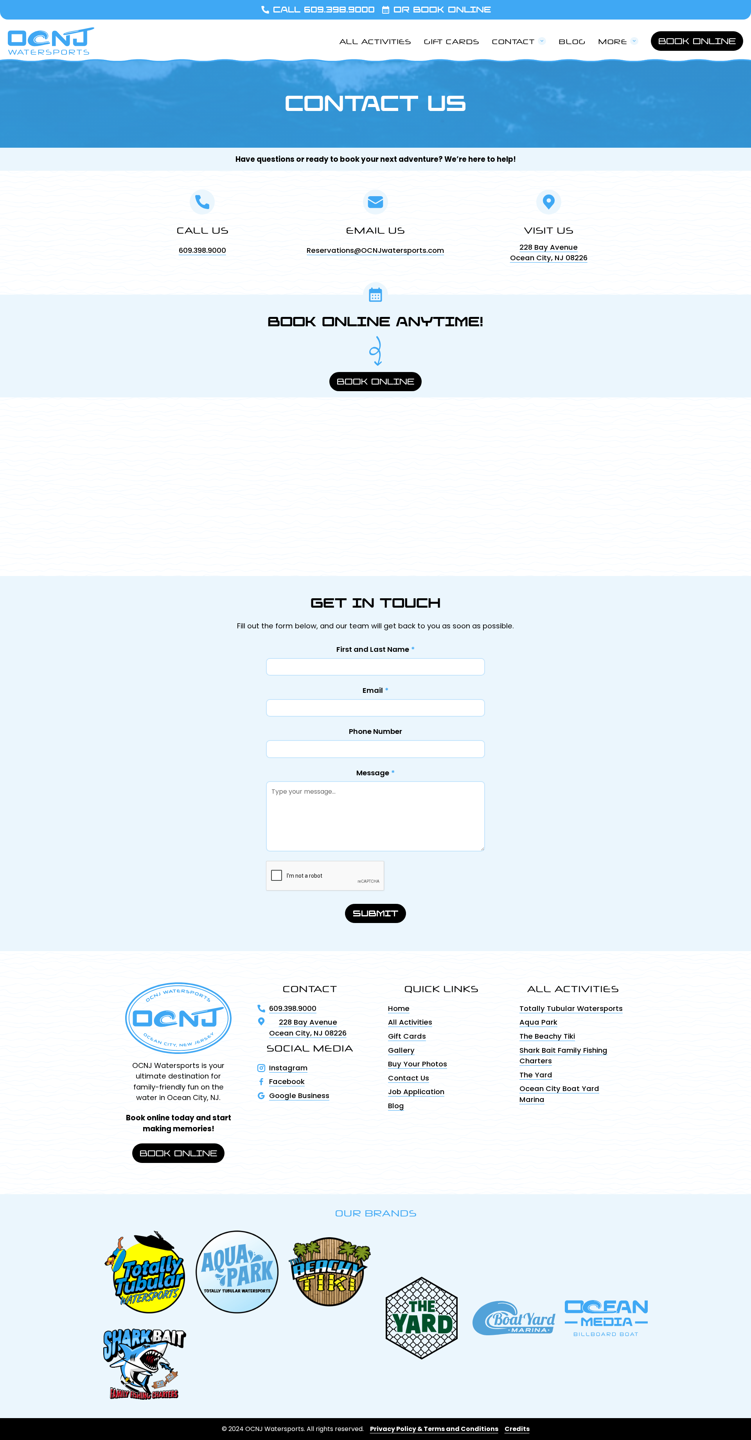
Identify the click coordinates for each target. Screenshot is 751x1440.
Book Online (697, 40)
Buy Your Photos (417, 1064)
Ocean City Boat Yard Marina (559, 1094)
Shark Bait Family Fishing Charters (563, 1055)
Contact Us (408, 1078)
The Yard (535, 1075)
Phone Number (375, 731)
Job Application (416, 1092)
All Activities (375, 40)
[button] (518, 40)
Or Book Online (442, 9)
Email (376, 690)
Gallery (401, 1050)
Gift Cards (451, 40)
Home (399, 1008)
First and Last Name (375, 649)
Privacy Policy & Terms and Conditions (434, 1428)
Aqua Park (538, 1022)
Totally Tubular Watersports (571, 1008)
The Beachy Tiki (547, 1036)
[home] (51, 41)
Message (375, 773)
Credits (517, 1428)
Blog (572, 40)
